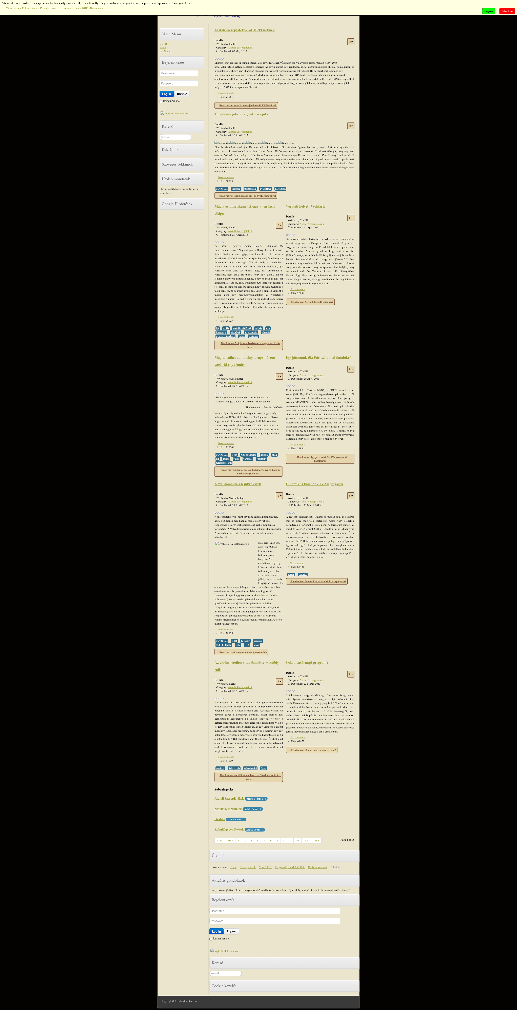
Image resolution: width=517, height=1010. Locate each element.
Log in (166, 94)
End (316, 840)
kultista (264, 454)
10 (297, 840)
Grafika (219, 819)
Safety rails (234, 768)
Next (306, 840)
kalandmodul (250, 768)
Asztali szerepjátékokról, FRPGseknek (244, 30)
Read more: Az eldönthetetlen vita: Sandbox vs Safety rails (250, 777)
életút (263, 768)
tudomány (262, 458)
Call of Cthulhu (248, 454)
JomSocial (165, 51)
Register (182, 94)
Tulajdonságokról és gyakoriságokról (242, 114)
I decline (507, 11)
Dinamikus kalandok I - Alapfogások (314, 484)
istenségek (235, 332)
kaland (291, 574)
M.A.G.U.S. (222, 188)
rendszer (258, 641)
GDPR (163, 43)
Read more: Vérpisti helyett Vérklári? (311, 302)
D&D (234, 454)
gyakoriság (265, 188)
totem (242, 336)
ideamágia (221, 332)
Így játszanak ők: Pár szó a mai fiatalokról (319, 357)
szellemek (253, 336)
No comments (226, 93)
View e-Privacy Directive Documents (52, 8)
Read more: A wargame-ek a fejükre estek (243, 652)
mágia (226, 458)
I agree (488, 11)
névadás (266, 332)
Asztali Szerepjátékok (240, 47)
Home (163, 47)
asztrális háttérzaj (242, 328)
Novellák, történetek (228, 808)
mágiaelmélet (251, 332)
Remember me (171, 101)
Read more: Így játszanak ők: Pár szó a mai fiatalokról (321, 458)
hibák (256, 645)
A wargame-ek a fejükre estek (237, 484)
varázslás (247, 458)
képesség (236, 188)
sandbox (303, 574)
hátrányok (280, 188)
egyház (258, 328)
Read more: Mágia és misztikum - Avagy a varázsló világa (250, 345)
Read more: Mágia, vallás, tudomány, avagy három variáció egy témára (250, 471)
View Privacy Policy (17, 8)
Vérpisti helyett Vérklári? (306, 206)
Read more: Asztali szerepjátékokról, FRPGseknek (248, 105)
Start (220, 840)
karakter (245, 641)
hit (217, 328)
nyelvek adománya (225, 336)
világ (274, 454)
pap (268, 328)
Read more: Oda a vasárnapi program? (313, 750)
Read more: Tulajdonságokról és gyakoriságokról (247, 195)
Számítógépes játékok (229, 829)
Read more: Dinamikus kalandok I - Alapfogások (318, 581)
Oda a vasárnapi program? (307, 662)
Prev (230, 840)
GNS (247, 645)
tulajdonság (250, 188)
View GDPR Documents (89, 8)
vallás (226, 328)
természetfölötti (224, 462)
